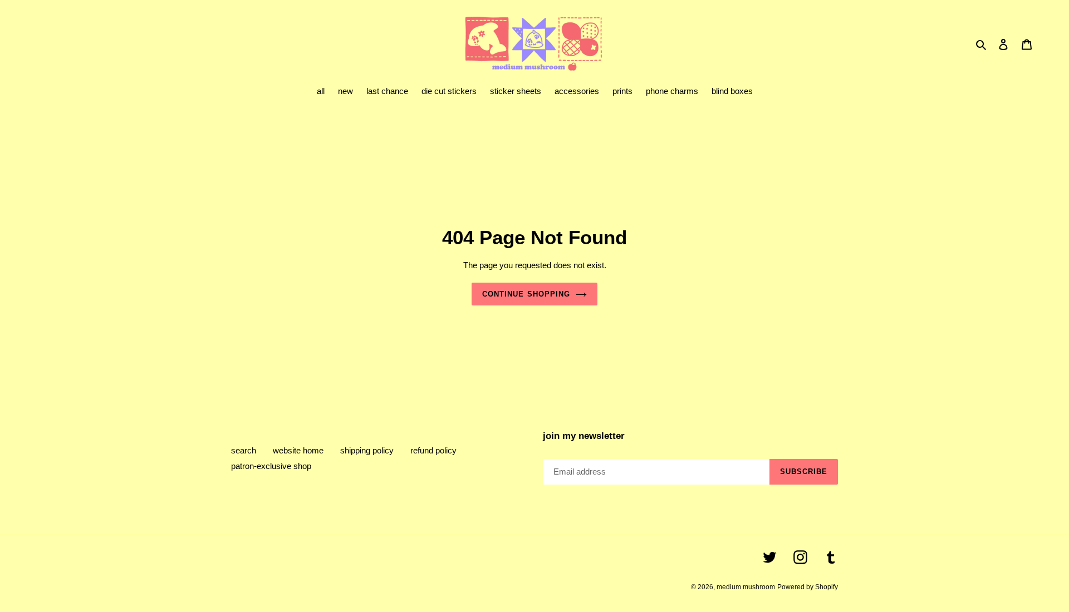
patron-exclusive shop (271, 466)
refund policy (433, 450)
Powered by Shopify (807, 587)
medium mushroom (746, 587)
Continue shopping (526, 294)
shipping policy (367, 450)
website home (298, 450)
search (243, 450)
